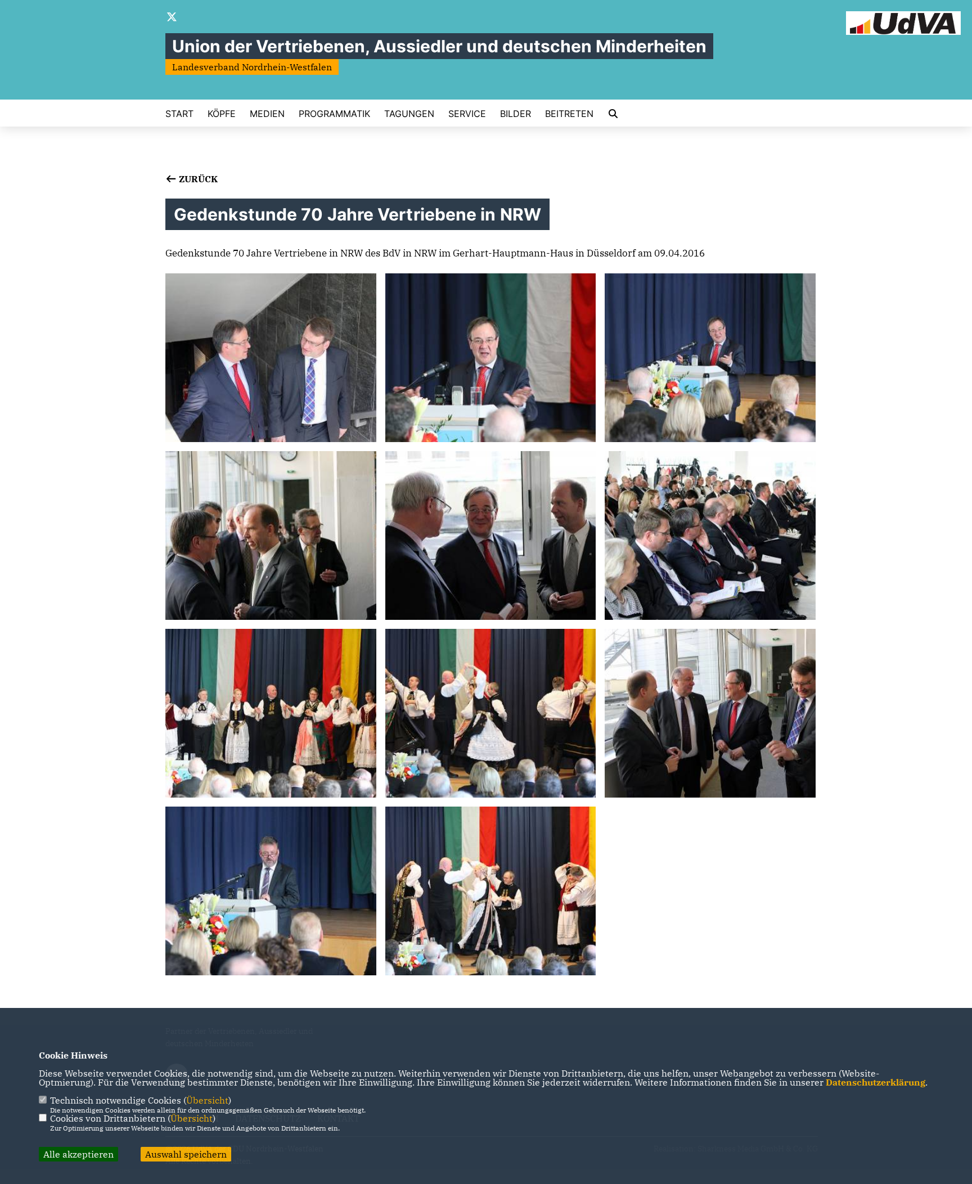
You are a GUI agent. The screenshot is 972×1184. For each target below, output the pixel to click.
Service (467, 113)
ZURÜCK (197, 179)
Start (179, 113)
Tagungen (409, 113)
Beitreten (569, 113)
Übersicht (207, 1100)
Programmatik (334, 113)
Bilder (515, 113)
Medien (267, 113)
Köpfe (222, 113)
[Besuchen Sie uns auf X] (172, 18)
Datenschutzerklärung (875, 1082)
